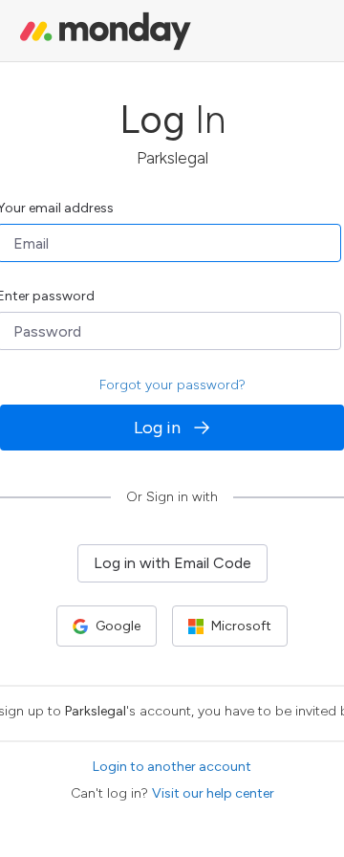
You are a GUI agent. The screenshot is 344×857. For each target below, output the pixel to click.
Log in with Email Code (172, 563)
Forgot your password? (172, 385)
